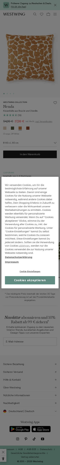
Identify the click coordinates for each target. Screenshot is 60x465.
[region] (29, 232)
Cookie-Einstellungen (30, 271)
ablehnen (24, 245)
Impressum (12, 261)
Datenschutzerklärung (18, 256)
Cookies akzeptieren (30, 280)
